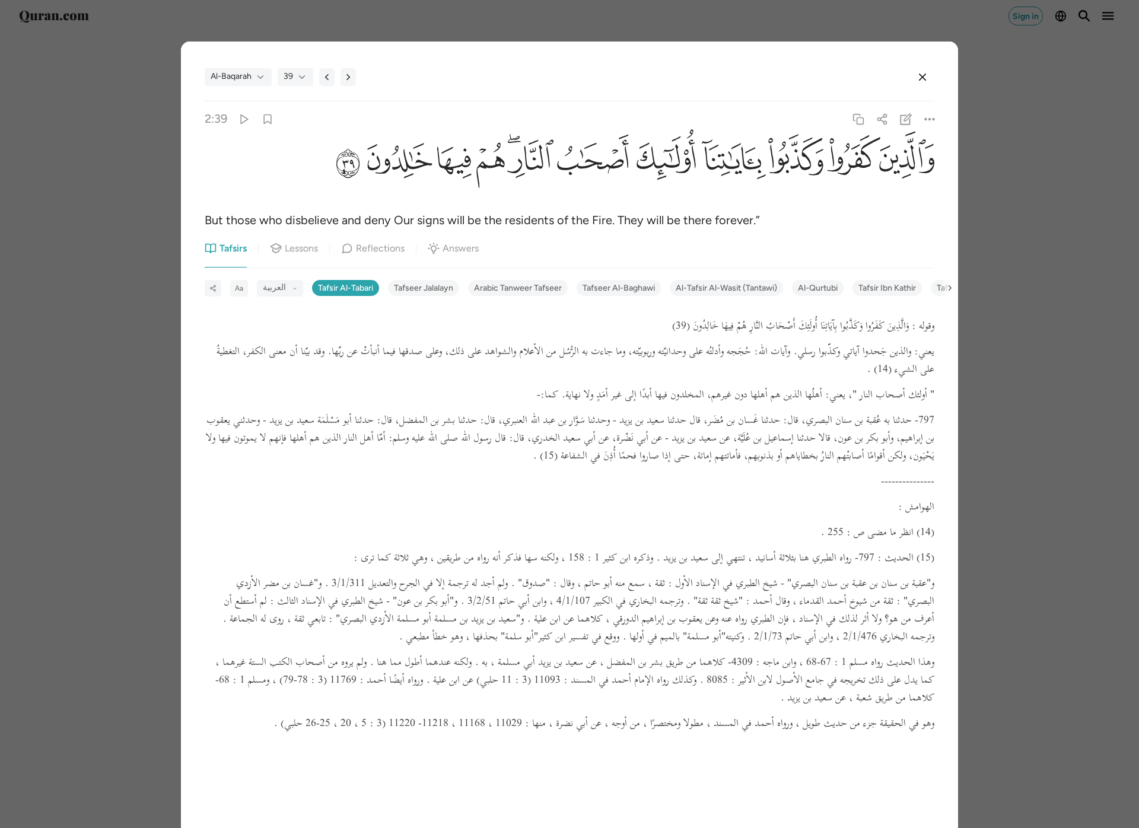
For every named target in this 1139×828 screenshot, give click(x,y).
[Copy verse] (858, 119)
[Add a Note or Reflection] (906, 119)
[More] (930, 119)
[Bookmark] (267, 119)
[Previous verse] (327, 77)
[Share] (881, 119)
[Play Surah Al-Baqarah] (243, 119)
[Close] (922, 77)
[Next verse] (348, 77)
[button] (907, 163)
